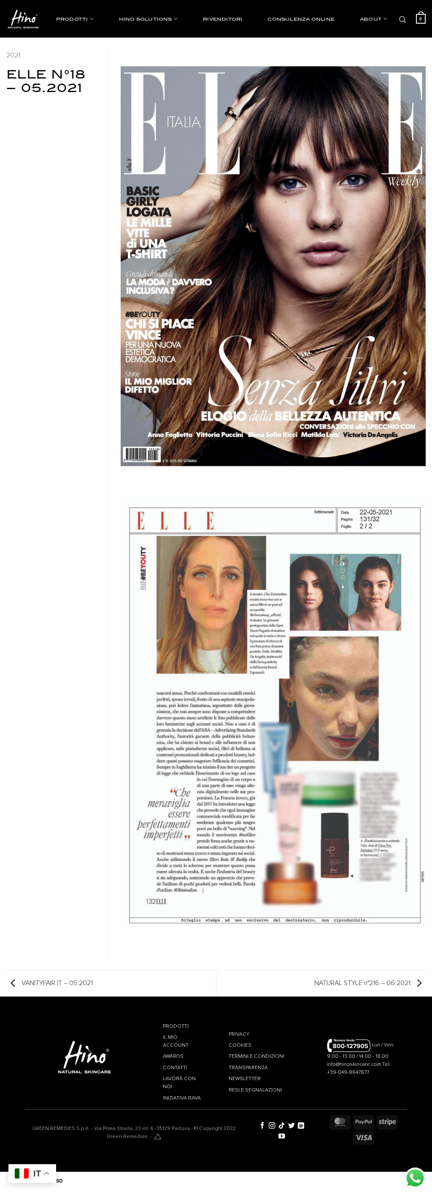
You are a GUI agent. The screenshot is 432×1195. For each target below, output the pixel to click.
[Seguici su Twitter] (291, 1126)
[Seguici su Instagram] (272, 1126)
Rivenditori (222, 19)
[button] (403, 19)
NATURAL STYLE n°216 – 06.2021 (363, 983)
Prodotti (72, 19)
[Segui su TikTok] (281, 1126)
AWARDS (173, 1056)
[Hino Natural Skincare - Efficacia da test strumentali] (23, 19)
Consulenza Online (301, 19)
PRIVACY (240, 1034)
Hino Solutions (145, 19)
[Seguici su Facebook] (262, 1126)
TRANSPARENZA (248, 1068)
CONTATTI (175, 1068)
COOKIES (240, 1045)
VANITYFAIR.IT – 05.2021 (56, 983)
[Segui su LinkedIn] (301, 1126)
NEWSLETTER (245, 1079)
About (371, 19)
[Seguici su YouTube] (281, 1136)
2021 (13, 55)
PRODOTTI (176, 1026)
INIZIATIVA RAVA (182, 1098)
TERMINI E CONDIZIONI (256, 1056)
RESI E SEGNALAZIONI (255, 1090)
